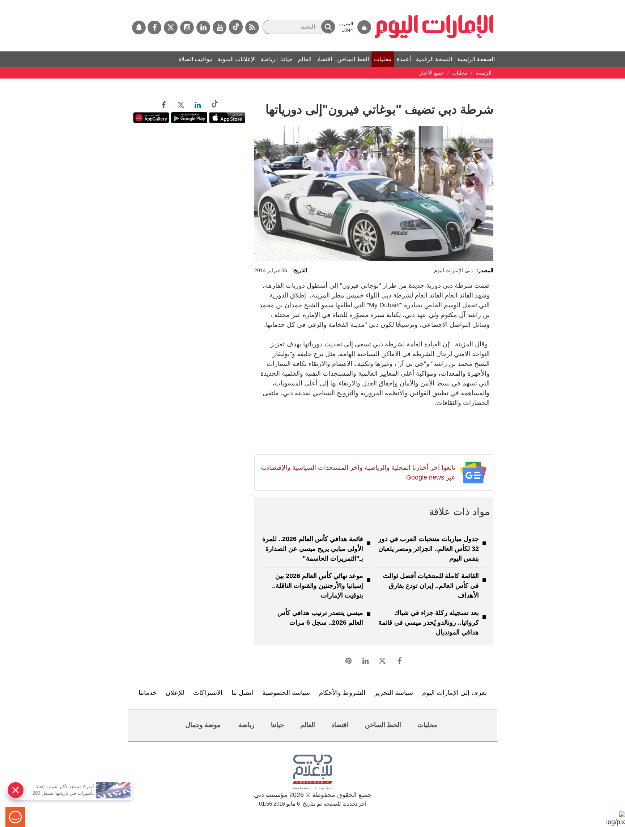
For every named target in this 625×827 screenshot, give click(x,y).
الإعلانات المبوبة (237, 59)
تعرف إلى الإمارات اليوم (454, 692)
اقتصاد (324, 59)
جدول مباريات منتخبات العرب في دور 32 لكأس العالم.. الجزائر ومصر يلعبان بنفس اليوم (428, 548)
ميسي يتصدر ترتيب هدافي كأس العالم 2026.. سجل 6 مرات (320, 617)
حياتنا (286, 59)
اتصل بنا (242, 692)
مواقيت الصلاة (195, 59)
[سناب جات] (139, 27)
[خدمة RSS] (252, 27)
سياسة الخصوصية (286, 692)
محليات (383, 59)
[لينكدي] (203, 27)
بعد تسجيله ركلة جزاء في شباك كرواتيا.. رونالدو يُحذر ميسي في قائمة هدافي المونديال (428, 622)
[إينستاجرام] (187, 27)
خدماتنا (148, 692)
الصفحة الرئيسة (476, 59)
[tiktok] (236, 27)
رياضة (268, 59)
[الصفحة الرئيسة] (434, 3)
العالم (304, 59)
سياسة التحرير (393, 692)
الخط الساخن (353, 59)
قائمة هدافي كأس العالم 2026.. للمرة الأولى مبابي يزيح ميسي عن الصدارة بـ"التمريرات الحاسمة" (312, 548)
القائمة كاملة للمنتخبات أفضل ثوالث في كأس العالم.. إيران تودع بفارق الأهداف (431, 585)
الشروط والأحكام (342, 692)
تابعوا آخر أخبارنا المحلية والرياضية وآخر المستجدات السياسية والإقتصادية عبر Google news (358, 472)
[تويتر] (171, 27)
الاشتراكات (207, 692)
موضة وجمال (203, 725)
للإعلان (175, 692)
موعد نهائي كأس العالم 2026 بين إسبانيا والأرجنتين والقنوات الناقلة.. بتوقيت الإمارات (317, 585)
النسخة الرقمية (434, 59)
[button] (328, 26)
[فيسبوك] (154, 27)
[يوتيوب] (219, 27)
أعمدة (404, 59)
